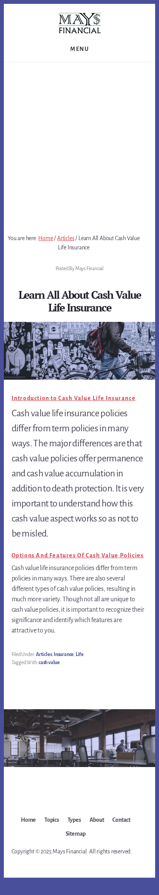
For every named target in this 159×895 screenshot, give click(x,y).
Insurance (64, 654)
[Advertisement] (79, 145)
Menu (79, 49)
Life (80, 654)
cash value (49, 662)
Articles (44, 654)
